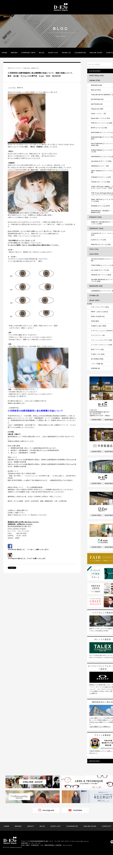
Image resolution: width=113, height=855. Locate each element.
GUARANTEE (80, 52)
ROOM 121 (66, 52)
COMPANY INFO (28, 52)
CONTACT (106, 826)
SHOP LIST (53, 52)
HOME (4, 52)
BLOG (41, 52)
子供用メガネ (35, 68)
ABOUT (30, 826)
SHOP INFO (96, 420)
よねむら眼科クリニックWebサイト (100, 726)
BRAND (14, 52)
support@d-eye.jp (82, 841)
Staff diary (26, 68)
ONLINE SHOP (96, 52)
